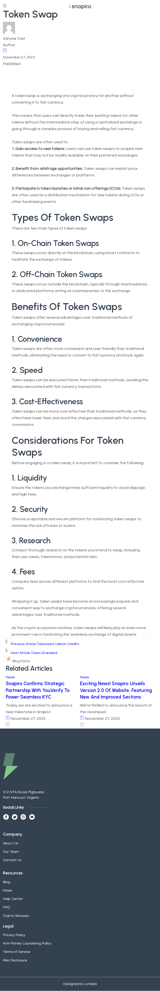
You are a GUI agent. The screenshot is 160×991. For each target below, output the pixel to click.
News (10, 677)
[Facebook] (6, 817)
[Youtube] (32, 817)
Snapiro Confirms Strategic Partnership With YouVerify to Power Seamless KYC (38, 690)
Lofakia (90, 984)
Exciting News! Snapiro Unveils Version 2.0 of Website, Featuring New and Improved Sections (116, 690)
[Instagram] (23, 817)
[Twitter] (15, 817)
